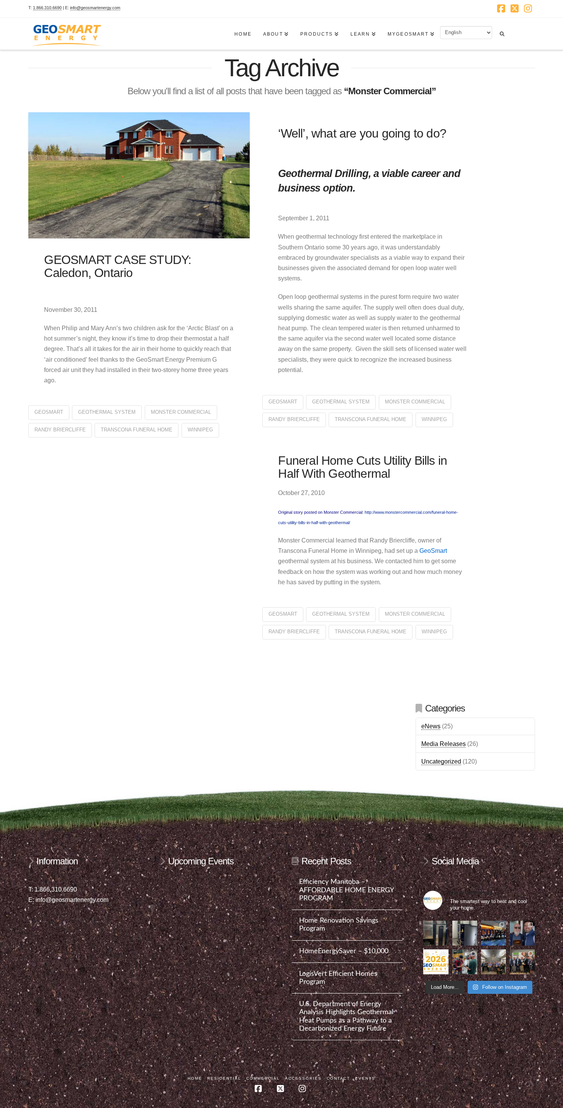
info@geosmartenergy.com (95, 7)
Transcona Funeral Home (136, 430)
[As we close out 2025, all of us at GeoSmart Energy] (435, 961)
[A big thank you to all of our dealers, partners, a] (493, 933)
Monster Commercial (181, 412)
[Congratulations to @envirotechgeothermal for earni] (522, 961)
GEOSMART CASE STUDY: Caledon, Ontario (117, 266)
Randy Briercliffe (60, 430)
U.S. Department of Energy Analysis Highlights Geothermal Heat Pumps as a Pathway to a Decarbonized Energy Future (346, 1016)
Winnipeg (200, 430)
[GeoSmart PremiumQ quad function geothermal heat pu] (464, 933)
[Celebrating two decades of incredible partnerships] (493, 961)
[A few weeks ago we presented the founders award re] (522, 933)
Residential (224, 1078)
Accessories (303, 1078)
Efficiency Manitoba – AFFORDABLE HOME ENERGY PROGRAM (346, 890)
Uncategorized (441, 761)
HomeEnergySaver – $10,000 (343, 951)
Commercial (263, 1078)
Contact (338, 1078)
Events (365, 1078)
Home (195, 1078)
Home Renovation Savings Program (338, 924)
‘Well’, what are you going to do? (362, 133)
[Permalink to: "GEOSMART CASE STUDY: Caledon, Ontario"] (139, 175)
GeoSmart (48, 412)
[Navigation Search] (502, 30)
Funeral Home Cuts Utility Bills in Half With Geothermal (362, 467)
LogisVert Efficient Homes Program (338, 977)
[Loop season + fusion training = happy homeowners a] (464, 961)
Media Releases (443, 744)
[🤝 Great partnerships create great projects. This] (435, 933)
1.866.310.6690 (47, 7)
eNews (430, 726)
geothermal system (107, 412)
